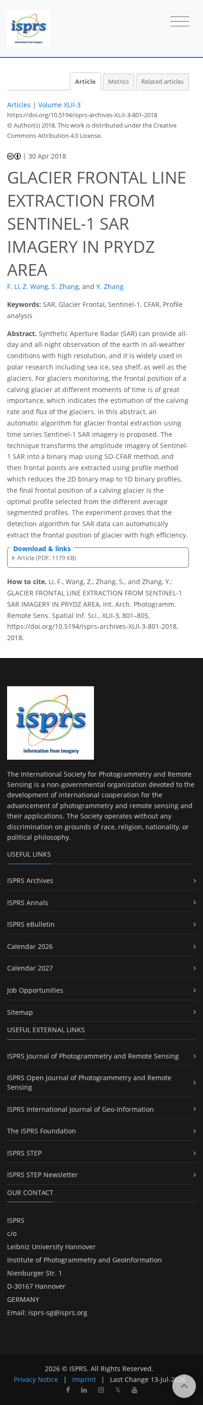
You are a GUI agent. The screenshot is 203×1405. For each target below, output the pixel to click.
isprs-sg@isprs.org (57, 1312)
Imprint (84, 1379)
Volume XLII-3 (59, 104)
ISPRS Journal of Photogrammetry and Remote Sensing (93, 1056)
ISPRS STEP (24, 1152)
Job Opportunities (35, 990)
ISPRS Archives (30, 880)
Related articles (162, 82)
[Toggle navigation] (179, 22)
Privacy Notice (36, 1379)
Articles (19, 104)
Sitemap (20, 1012)
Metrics (118, 82)
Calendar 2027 (30, 967)
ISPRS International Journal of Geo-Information (80, 1109)
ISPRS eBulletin (31, 924)
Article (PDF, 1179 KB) (46, 558)
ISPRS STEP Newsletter (42, 1174)
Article (85, 82)
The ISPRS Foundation (41, 1130)
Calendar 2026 (30, 946)
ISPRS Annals (27, 902)
